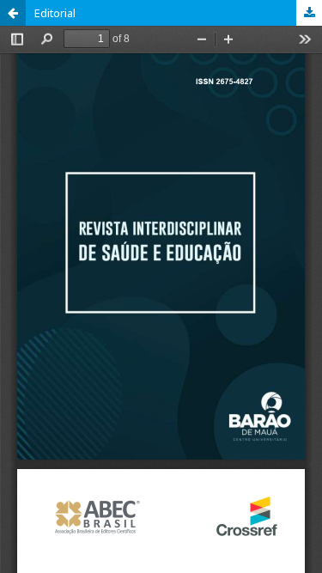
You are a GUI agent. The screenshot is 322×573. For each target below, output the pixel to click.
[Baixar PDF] (309, 13)
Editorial (55, 13)
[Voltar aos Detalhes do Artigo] (13, 13)
